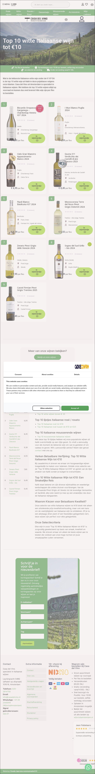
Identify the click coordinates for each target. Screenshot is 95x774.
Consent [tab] (18, 374)
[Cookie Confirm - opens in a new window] (82, 366)
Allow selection (46, 408)
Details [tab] (77, 374)
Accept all (75, 408)
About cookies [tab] (47, 374)
